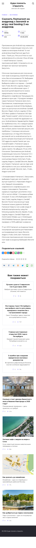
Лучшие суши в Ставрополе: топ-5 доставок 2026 (18, 286)
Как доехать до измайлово (14, 477)
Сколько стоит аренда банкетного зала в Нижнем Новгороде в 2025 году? (17, 401)
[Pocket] (13, 253)
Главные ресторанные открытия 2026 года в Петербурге (18, 334)
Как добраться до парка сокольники (18, 513)
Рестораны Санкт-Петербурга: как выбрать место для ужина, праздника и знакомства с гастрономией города (18, 309)
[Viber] (18, 253)
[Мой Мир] (8, 253)
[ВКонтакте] (3, 253)
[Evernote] (16, 253)
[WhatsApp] (21, 253)
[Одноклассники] (5, 253)
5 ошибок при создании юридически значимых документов (18, 358)
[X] (11, 253)
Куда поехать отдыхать (18, 4)
